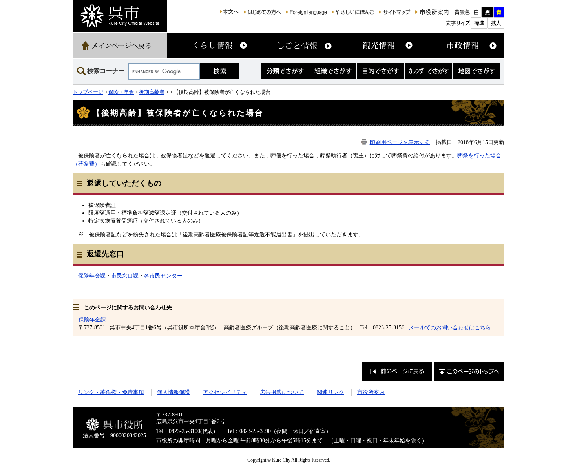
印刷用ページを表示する (400, 142)
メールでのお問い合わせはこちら (450, 327)
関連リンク (330, 392)
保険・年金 (121, 92)
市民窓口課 (125, 275)
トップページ (88, 92)
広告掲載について (282, 392)
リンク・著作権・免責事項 (111, 392)
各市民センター (163, 275)
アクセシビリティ (225, 392)
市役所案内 (371, 392)
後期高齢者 (151, 92)
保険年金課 (92, 275)
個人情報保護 (173, 392)
